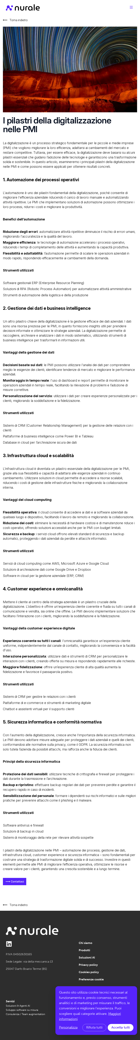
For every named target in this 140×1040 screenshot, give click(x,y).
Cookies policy (89, 972)
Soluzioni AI (87, 957)
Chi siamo (85, 943)
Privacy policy (88, 965)
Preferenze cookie (91, 979)
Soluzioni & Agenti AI (18, 1005)
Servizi (10, 1001)
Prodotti (84, 950)
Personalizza (68, 1027)
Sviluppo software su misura (22, 1010)
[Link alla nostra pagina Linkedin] (9, 944)
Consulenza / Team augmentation (25, 1014)
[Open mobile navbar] (131, 7)
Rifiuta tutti (94, 1027)
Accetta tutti (120, 1027)
